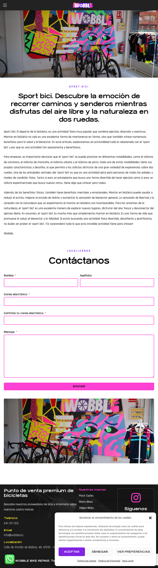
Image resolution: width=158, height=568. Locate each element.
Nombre (9, 276)
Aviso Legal (128, 560)
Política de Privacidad (109, 560)
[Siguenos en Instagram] (135, 497)
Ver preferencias (133, 551)
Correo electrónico (16, 294)
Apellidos (86, 276)
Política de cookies (86, 560)
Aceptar (71, 551)
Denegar (100, 551)
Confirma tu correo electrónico (24, 313)
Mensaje (9, 332)
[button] (150, 518)
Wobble (8, 233)
